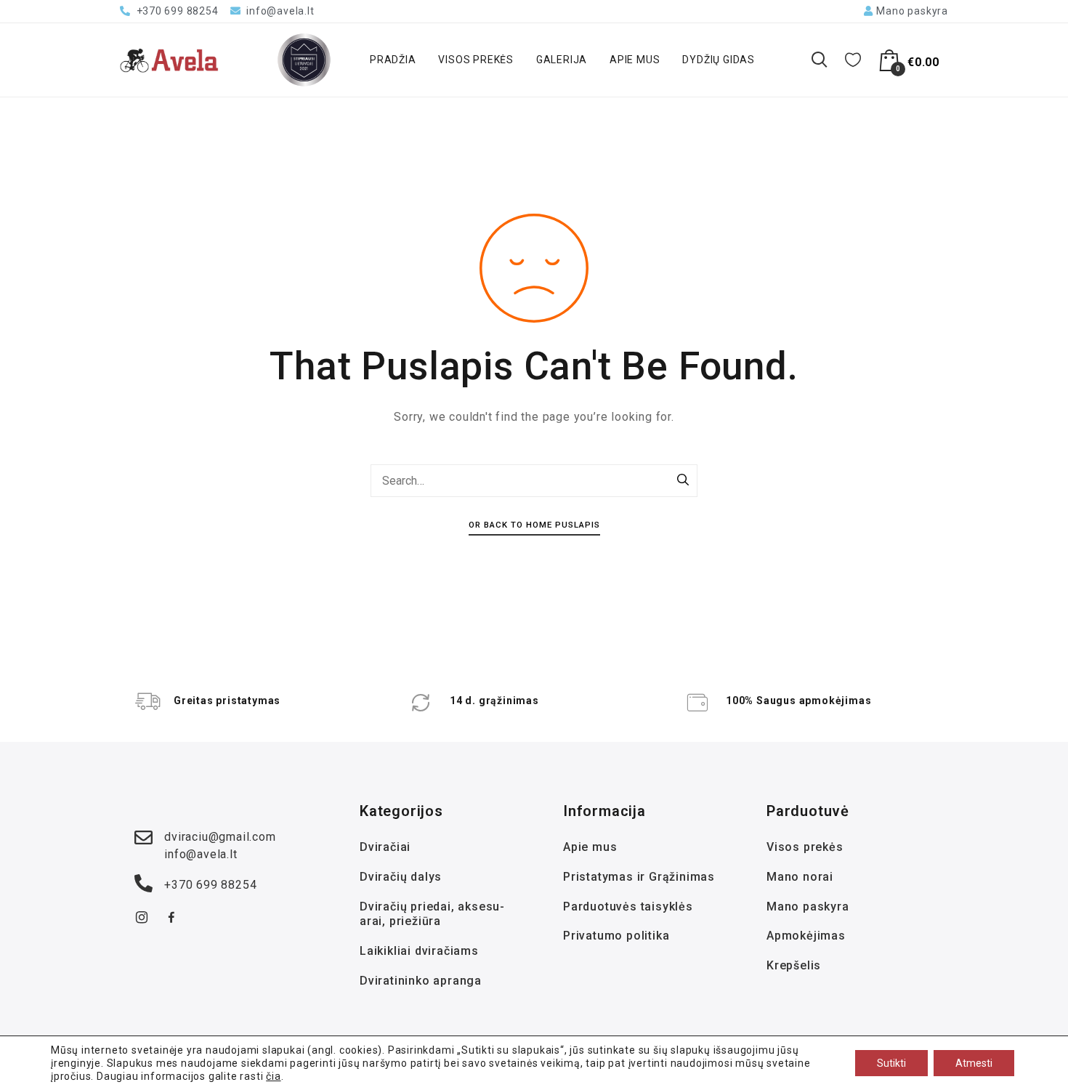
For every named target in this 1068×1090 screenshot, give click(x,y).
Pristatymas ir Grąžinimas (639, 877)
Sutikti (891, 1063)
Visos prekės (476, 59)
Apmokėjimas (806, 935)
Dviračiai (385, 847)
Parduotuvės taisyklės (628, 906)
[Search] (682, 481)
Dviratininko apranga (421, 981)
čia (273, 1076)
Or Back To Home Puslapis (534, 525)
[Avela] (169, 60)
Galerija (561, 59)
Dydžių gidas (718, 59)
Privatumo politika (616, 935)
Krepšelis (793, 965)
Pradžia (393, 59)
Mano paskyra (807, 906)
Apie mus (635, 59)
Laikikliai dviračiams (419, 951)
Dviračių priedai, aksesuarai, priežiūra (432, 914)
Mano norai (799, 877)
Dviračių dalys (401, 877)
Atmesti (973, 1063)
